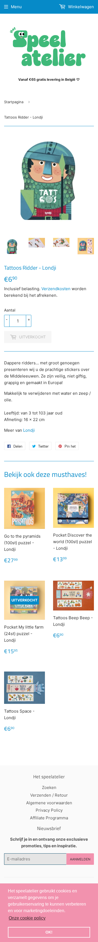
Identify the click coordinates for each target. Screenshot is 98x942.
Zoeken (49, 787)
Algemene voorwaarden (49, 802)
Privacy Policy (49, 810)
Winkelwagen (80, 6)
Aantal (9, 310)
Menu (16, 6)
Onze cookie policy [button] (27, 918)
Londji (29, 430)
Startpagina (13, 102)
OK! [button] (49, 932)
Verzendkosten (56, 288)
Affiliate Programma (49, 817)
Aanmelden (80, 859)
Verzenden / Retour (49, 795)
